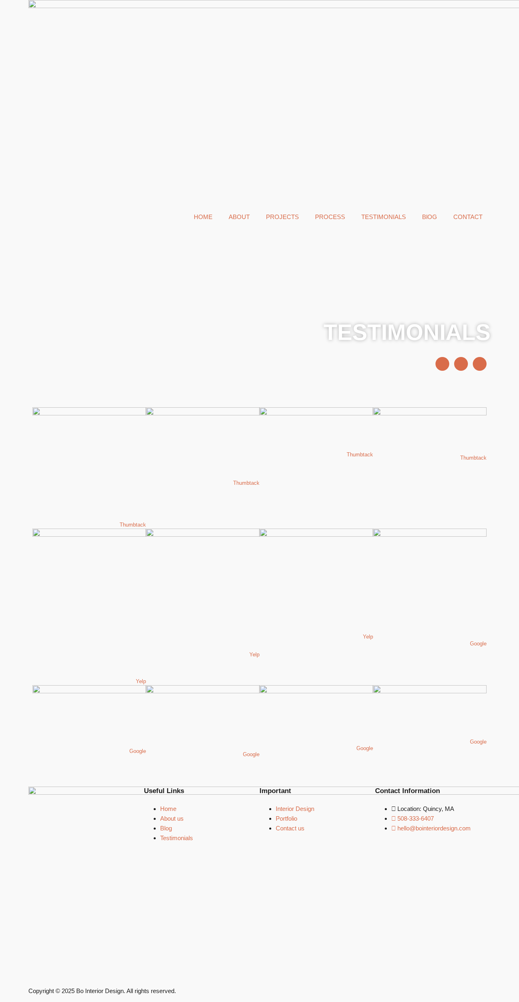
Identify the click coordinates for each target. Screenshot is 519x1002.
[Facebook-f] (442, 364)
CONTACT (468, 216)
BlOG (429, 216)
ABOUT (239, 216)
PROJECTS (282, 216)
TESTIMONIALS (383, 216)
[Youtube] (461, 364)
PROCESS (330, 216)
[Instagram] (480, 364)
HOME (203, 216)
